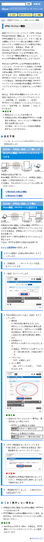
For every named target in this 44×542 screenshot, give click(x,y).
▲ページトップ (36, 538)
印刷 (38, 14)
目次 (12, 14)
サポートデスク (25, 14)
